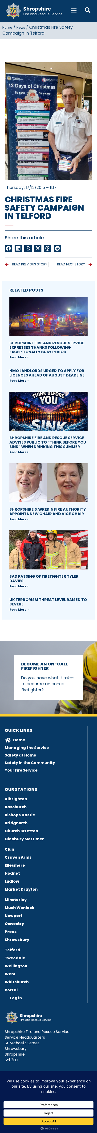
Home (7, 27)
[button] (8, 248)
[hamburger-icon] (73, 11)
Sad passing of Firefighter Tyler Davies (44, 579)
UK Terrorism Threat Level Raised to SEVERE (48, 602)
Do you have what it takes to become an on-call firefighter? (47, 684)
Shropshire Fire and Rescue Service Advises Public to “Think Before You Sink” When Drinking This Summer (47, 442)
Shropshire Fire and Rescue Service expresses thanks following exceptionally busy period (46, 347)
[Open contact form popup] (87, 10)
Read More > (18, 357)
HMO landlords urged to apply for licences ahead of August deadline (47, 373)
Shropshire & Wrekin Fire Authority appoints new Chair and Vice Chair (47, 511)
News (20, 27)
